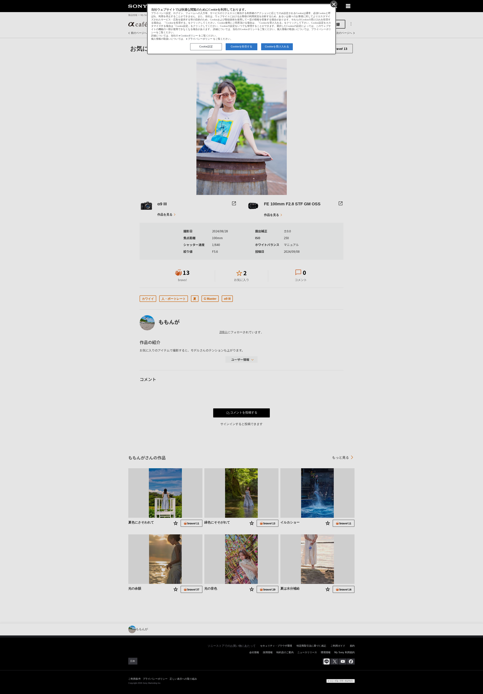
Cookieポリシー (189, 35)
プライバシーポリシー (200, 39)
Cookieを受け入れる (277, 46)
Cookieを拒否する (241, 46)
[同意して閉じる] (333, 4)
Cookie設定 (206, 46)
